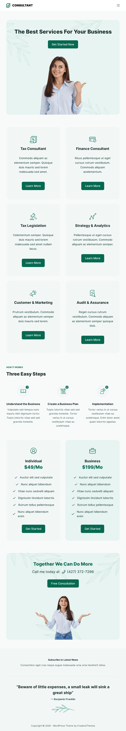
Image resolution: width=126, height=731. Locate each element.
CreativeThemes (86, 725)
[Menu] (118, 5)
